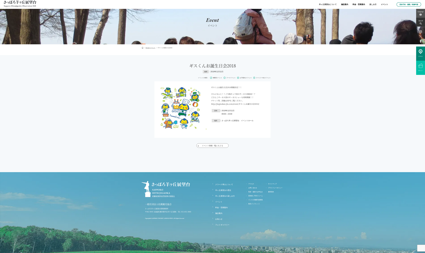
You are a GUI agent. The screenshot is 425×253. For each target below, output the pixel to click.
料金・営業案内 (359, 4)
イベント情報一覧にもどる (212, 145)
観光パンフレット (254, 204)
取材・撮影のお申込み (255, 192)
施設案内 (344, 4)
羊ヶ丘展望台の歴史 (223, 190)
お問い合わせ (252, 188)
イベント (384, 4)
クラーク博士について (224, 184)
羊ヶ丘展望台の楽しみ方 (225, 196)
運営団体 (271, 192)
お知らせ (218, 219)
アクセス (251, 184)
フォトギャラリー (222, 225)
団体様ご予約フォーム (255, 196)
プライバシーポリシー (275, 188)
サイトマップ (272, 184)
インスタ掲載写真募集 (255, 200)
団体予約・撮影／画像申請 (409, 4)
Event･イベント (150, 48)
